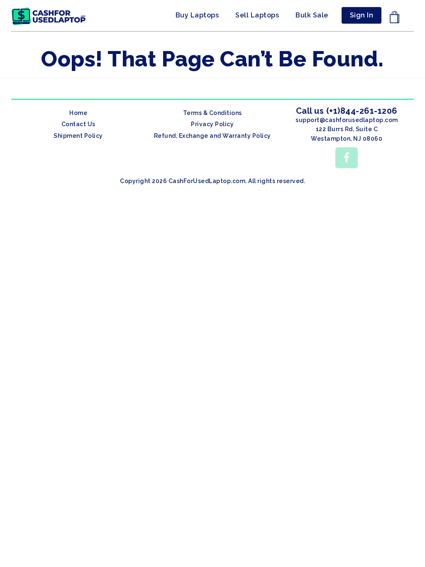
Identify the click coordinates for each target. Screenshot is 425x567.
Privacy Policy (212, 124)
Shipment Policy (78, 135)
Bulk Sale (312, 15)
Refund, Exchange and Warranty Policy (212, 135)
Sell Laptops (257, 15)
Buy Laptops (197, 15)
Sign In (362, 15)
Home (78, 113)
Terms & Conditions (212, 113)
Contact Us (78, 124)
